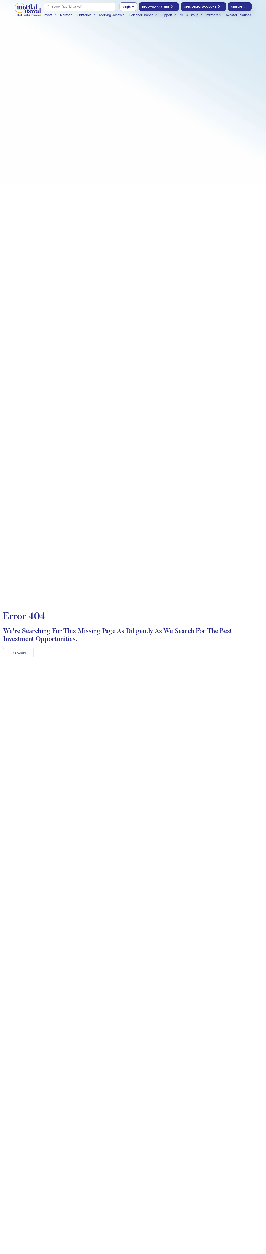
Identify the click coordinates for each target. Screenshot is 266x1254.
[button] (48, 6)
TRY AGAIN (18, 653)
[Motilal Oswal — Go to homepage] (27, 10)
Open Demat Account (200, 7)
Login (127, 7)
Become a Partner (155, 7)
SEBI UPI (236, 7)
